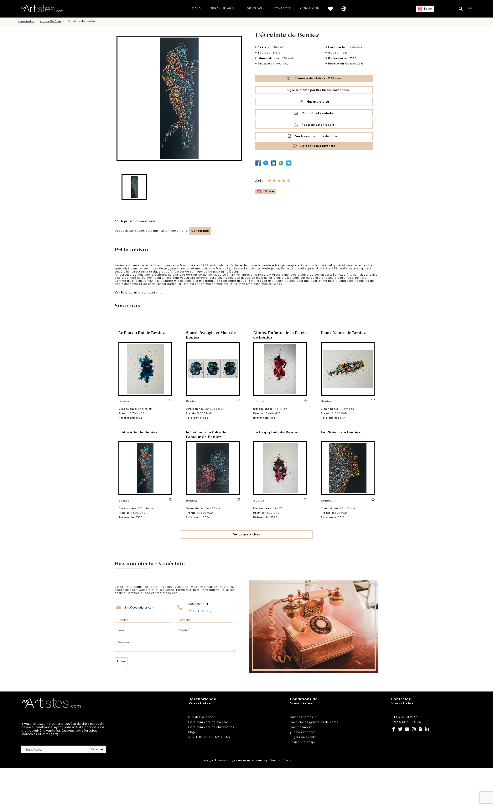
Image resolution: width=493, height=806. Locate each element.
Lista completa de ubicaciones (211, 727)
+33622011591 (197, 603)
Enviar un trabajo (302, 742)
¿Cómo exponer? (302, 732)
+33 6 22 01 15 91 (404, 717)
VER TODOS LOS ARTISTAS (209, 737)
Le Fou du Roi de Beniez (141, 333)
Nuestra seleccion (201, 717)
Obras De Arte (222, 8)
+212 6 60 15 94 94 (406, 722)
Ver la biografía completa (136, 292)
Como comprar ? (302, 727)
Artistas (254, 8)
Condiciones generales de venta (314, 722)
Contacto (282, 8)
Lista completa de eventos (208, 722)
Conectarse (200, 230)
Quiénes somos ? (303, 717)
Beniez (279, 47)
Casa (196, 8)
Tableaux (356, 47)
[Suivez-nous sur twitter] (290, 163)
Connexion (309, 8)
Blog (191, 732)
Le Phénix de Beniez (341, 433)
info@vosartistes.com (139, 607)
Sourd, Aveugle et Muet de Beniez (211, 335)
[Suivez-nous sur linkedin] (274, 163)
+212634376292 (198, 611)
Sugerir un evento (303, 737)
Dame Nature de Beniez (343, 333)
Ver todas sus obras (246, 534)
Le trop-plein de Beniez (276, 433)
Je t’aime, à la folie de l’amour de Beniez (206, 435)
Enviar (121, 661)
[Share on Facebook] (259, 163)
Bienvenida (26, 21)
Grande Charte (281, 760)
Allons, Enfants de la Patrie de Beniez (280, 335)
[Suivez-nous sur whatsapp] (282, 163)
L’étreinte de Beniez (138, 433)
